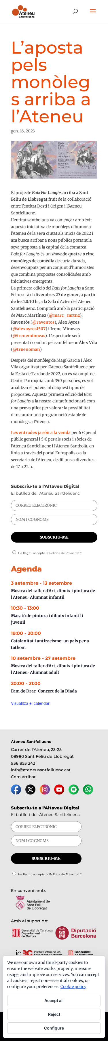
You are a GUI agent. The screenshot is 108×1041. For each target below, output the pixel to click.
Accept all (54, 1000)
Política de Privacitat (64, 553)
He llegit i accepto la (50, 553)
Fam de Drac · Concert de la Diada (44, 691)
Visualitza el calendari (30, 703)
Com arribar (23, 776)
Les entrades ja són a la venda (41, 432)
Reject (54, 1014)
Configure (54, 1028)
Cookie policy (73, 986)
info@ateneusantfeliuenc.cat (41, 769)
